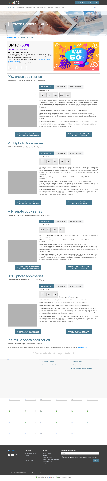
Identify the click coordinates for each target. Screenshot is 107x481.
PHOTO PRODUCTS (30, 8)
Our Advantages (77, 361)
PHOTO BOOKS (11, 8)
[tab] (46, 87)
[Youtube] (12, 455)
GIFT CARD (50, 8)
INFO (63, 8)
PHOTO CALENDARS (41, 8)
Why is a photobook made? (49, 365)
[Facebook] (9, 455)
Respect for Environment (80, 365)
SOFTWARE (57, 8)
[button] (9, 95)
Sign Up (96, 460)
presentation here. (82, 347)
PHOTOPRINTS (20, 8)
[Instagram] (16, 455)
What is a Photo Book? (48, 361)
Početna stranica (11, 37)
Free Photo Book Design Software (82, 368)
